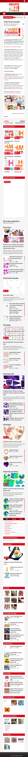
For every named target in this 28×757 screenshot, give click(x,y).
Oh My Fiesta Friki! (18, 172)
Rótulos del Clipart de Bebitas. (15, 358)
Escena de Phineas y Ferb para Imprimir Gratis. (16, 653)
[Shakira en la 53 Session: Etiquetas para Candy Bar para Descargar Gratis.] (6, 507)
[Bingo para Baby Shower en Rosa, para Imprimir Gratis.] (14, 333)
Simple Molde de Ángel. (8, 295)
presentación (7, 533)
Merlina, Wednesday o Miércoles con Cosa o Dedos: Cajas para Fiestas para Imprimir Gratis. (16, 404)
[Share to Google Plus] (12, 130)
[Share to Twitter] (10, 130)
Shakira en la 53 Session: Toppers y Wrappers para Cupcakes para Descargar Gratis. (16, 513)
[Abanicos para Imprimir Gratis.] (7, 648)
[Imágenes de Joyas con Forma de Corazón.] (6, 464)
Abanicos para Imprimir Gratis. (16, 646)
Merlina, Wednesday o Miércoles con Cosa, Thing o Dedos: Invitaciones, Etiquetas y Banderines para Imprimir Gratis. (16, 412)
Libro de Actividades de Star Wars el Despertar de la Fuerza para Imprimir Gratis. (17, 636)
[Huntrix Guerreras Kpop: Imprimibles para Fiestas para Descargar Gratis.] (6, 271)
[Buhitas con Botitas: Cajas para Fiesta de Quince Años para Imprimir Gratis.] (7, 678)
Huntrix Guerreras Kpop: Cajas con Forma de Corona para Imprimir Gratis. (15, 258)
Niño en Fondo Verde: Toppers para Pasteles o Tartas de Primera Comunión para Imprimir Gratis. (15, 318)
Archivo (21, 519)
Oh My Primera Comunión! (12, 21)
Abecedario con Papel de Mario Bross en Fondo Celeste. (16, 574)
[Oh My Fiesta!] (19, 134)
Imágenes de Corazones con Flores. (16, 456)
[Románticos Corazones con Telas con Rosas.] (14, 433)
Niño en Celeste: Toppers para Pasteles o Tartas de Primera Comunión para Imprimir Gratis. (16, 305)
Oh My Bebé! (6, 172)
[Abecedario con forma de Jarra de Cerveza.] (7, 569)
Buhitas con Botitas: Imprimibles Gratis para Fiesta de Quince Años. (16, 683)
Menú (4, 13)
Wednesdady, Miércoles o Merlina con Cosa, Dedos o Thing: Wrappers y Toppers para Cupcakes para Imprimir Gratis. (16, 420)
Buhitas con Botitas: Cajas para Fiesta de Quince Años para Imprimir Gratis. (17, 677)
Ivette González (21, 113)
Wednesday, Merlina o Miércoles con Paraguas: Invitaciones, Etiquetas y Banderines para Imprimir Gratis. (14, 393)
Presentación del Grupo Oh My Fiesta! (8, 142)
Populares (14, 519)
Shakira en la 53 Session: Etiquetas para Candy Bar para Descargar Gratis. (16, 506)
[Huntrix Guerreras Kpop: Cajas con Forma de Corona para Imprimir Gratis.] (6, 258)
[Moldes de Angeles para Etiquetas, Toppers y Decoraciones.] (6, 312)
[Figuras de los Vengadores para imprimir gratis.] (7, 667)
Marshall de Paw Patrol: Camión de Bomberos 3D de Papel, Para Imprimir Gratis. (16, 660)
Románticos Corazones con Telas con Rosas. (12, 441)
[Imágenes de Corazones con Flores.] (6, 458)
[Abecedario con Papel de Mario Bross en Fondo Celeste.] (7, 575)
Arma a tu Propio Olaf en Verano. (16, 616)
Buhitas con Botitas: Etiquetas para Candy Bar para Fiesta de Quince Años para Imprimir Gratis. (16, 690)
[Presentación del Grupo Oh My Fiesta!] (9, 134)
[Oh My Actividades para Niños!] (9, 149)
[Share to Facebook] (8, 130)
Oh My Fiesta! (17, 141)
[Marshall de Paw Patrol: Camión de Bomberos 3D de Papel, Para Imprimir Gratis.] (7, 660)
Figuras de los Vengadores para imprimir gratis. (16, 665)
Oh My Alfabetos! (17, 17)
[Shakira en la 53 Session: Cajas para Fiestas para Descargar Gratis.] (14, 480)
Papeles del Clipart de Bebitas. (15, 352)
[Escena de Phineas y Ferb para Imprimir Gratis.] (7, 654)
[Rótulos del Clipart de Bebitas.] (6, 360)
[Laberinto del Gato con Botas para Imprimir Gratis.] (7, 624)
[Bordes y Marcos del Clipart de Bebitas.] (6, 367)
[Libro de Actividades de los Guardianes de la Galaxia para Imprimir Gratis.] (7, 630)
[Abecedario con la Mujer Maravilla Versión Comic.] (14, 553)
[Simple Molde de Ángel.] (14, 286)
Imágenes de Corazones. (14, 450)
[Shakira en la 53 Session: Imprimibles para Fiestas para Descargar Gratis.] (6, 501)
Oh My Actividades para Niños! (11, 523)
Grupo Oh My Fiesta (12, 24)
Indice (7, 519)
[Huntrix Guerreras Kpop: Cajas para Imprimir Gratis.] (6, 265)
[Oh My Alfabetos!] (19, 149)
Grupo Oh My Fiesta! (6, 755)
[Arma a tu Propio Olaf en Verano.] (7, 618)
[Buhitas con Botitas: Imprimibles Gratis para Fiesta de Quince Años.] (7, 684)
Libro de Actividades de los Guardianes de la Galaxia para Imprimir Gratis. (16, 630)
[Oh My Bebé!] (9, 165)
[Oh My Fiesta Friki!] (19, 165)
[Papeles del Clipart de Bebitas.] (6, 354)
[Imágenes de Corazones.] (6, 452)
